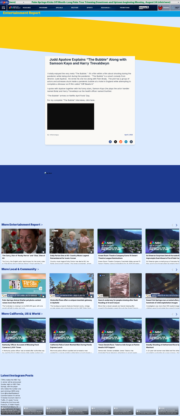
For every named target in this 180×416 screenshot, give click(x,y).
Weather (74, 7)
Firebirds (166, 7)
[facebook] (110, 141)
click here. (90, 100)
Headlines (27, 7)
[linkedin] (126, 141)
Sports (90, 7)
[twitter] (115, 141)
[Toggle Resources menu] (110, 8)
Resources (105, 7)
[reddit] (120, 141)
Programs (43, 7)
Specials (59, 7)
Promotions (124, 7)
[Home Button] (15, 8)
